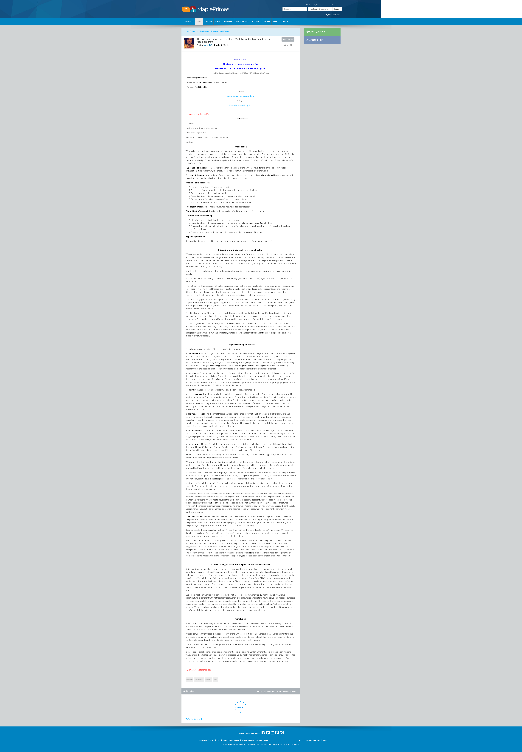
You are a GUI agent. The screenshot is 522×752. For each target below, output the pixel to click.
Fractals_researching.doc (240, 105)
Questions (189, 21)
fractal (215, 679)
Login (309, 5)
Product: (218, 45)
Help (332, 5)
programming (199, 679)
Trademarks (295, 744)
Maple (226, 45)
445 (210, 45)
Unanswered (228, 21)
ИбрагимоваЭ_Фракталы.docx (240, 96)
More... (295, 691)
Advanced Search (334, 15)
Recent (276, 21)
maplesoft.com (266, 744)
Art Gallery (256, 21)
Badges (267, 21)
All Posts (191, 31)
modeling (208, 679)
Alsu (206, 45)
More (284, 21)
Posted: (200, 45)
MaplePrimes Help (313, 740)
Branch (268, 691)
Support (324, 5)
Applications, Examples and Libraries (215, 31)
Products (208, 21)
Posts (199, 21)
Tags (218, 740)
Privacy (286, 744)
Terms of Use (277, 744)
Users (217, 21)
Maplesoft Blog (242, 21)
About (339, 5)
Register (316, 5)
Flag (260, 691)
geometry (189, 679)
